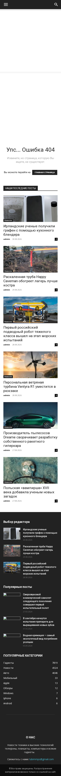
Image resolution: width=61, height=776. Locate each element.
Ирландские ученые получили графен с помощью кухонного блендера (29, 230)
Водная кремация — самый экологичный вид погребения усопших (40, 638)
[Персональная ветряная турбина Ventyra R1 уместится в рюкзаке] (30, 364)
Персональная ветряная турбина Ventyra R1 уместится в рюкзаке (29, 386)
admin (6, 239)
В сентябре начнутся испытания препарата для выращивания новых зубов (38, 621)
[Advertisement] (30, 41)
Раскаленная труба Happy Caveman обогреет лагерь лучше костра (30, 281)
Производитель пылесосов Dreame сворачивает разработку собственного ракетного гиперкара (30, 439)
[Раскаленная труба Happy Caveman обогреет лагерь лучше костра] (30, 259)
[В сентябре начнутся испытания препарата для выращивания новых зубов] (11, 622)
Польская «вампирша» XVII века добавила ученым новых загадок (28, 492)
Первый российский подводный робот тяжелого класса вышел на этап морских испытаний (29, 333)
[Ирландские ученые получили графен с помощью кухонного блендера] (30, 208)
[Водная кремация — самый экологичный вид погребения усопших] (11, 639)
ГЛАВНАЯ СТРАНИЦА (45, 172)
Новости (8, 220)
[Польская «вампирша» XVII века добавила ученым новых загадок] (30, 470)
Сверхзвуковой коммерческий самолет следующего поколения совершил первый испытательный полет (37, 601)
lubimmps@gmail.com (41, 759)
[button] (5, 4)
